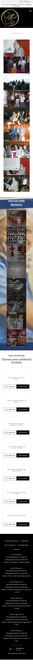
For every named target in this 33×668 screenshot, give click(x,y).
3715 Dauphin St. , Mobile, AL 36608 (16, 378)
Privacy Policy (24, 541)
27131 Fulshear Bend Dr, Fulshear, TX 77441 (16, 493)
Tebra (23, 653)
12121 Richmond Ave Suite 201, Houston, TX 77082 (16, 447)
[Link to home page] (13, 17)
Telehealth (13, 4)
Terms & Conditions (10, 545)
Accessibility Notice (23, 545)
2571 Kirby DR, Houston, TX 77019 (16, 515)
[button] (30, 10)
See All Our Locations (16, 645)
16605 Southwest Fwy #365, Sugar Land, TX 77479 (16, 470)
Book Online (23, 386)
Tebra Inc (16, 541)
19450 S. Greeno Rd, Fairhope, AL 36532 (16, 401)
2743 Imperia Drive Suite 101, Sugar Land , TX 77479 (16, 424)
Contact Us (16, 549)
